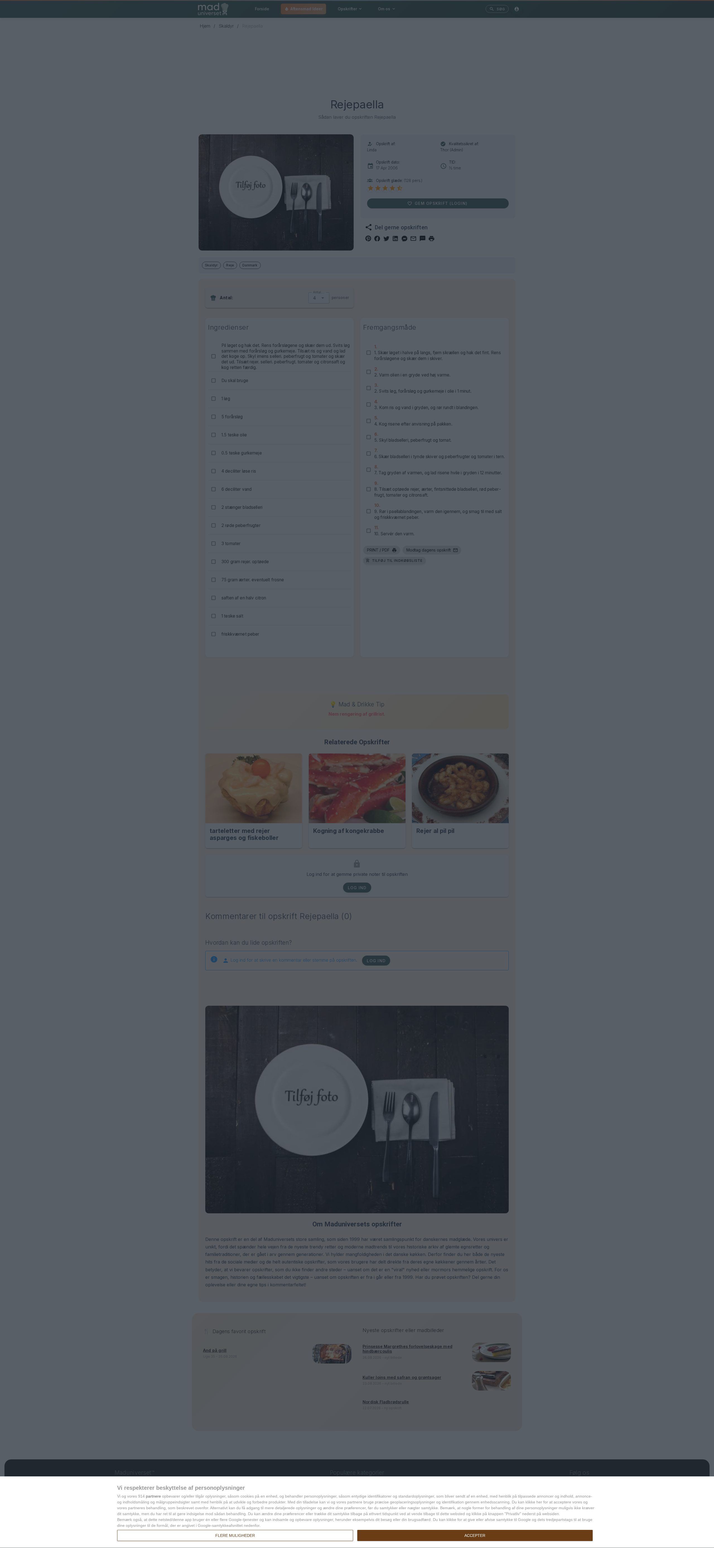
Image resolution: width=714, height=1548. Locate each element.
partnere (153, 1496)
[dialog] (357, 1512)
